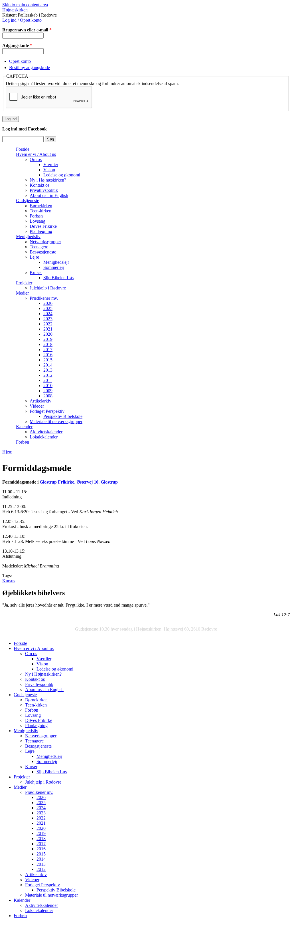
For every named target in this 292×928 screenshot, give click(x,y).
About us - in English (49, 195)
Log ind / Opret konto (22, 20)
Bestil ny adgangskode (29, 67)
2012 (47, 375)
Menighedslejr (56, 262)
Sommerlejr (53, 267)
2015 (47, 359)
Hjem (7, 451)
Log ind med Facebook (24, 128)
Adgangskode (17, 45)
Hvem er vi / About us (36, 154)
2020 (47, 334)
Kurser (36, 272)
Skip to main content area (25, 4)
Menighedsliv (28, 236)
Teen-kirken (40, 210)
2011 (47, 380)
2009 (47, 390)
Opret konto (20, 61)
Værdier (50, 164)
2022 (47, 323)
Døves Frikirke (43, 226)
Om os (36, 159)
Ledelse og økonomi (61, 174)
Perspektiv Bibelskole (62, 416)
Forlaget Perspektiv (47, 411)
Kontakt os (39, 185)
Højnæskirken (15, 9)
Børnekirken (41, 205)
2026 (47, 303)
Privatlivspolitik (44, 190)
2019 (47, 339)
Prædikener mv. (44, 298)
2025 (47, 308)
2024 (47, 313)
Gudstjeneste (27, 200)
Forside (22, 149)
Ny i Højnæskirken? (48, 180)
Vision (49, 169)
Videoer (37, 406)
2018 (47, 344)
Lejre (34, 257)
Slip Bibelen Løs (58, 277)
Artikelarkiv (40, 400)
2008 (47, 395)
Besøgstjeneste (43, 251)
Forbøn (36, 216)
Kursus (8, 580)
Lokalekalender (44, 436)
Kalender (24, 426)
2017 (47, 349)
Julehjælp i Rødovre (48, 287)
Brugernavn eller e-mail (27, 29)
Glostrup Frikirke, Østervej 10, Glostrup (79, 482)
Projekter (24, 282)
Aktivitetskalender (46, 431)
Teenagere (39, 246)
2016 (47, 354)
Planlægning (41, 231)
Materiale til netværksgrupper (56, 421)
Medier (22, 293)
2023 (47, 318)
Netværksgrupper (45, 241)
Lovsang (37, 221)
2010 (47, 385)
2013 (47, 370)
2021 (47, 329)
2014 (47, 365)
